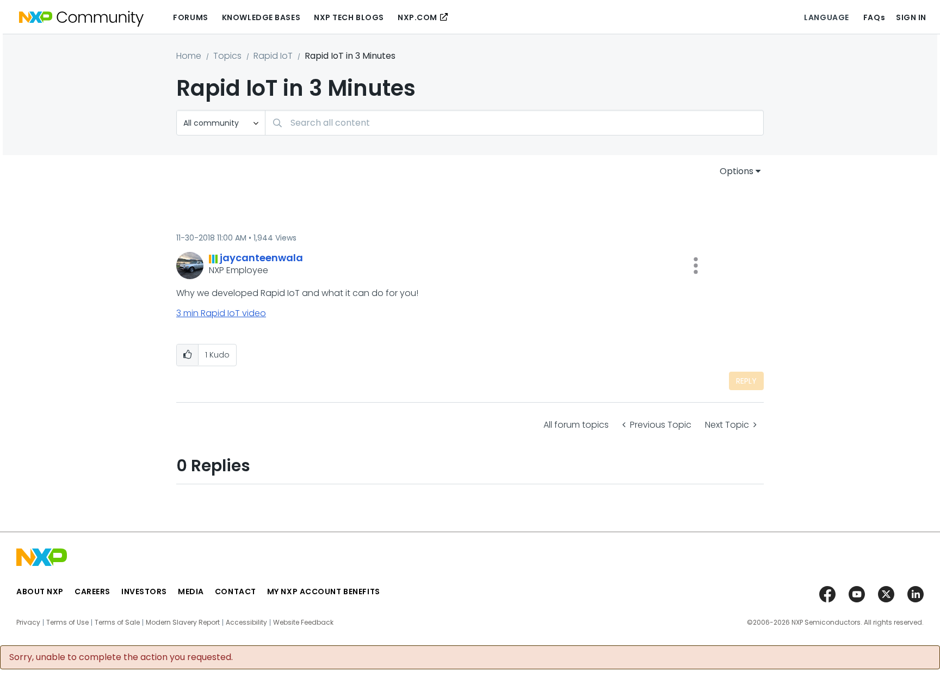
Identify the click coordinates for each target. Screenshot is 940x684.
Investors (144, 591)
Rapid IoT (273, 56)
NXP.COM (417, 17)
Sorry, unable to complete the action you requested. (121, 657)
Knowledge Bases (261, 17)
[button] (695, 265)
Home (188, 56)
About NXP (40, 591)
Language (826, 17)
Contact (235, 591)
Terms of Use (67, 622)
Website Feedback (303, 622)
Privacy (28, 622)
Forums (190, 17)
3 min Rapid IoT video (221, 313)
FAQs (874, 17)
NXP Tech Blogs (349, 17)
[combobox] (514, 122)
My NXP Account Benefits (323, 591)
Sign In (911, 17)
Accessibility (246, 622)
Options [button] (736, 171)
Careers (92, 591)
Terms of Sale (117, 622)
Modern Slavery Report (183, 622)
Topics (227, 56)
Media (191, 591)
